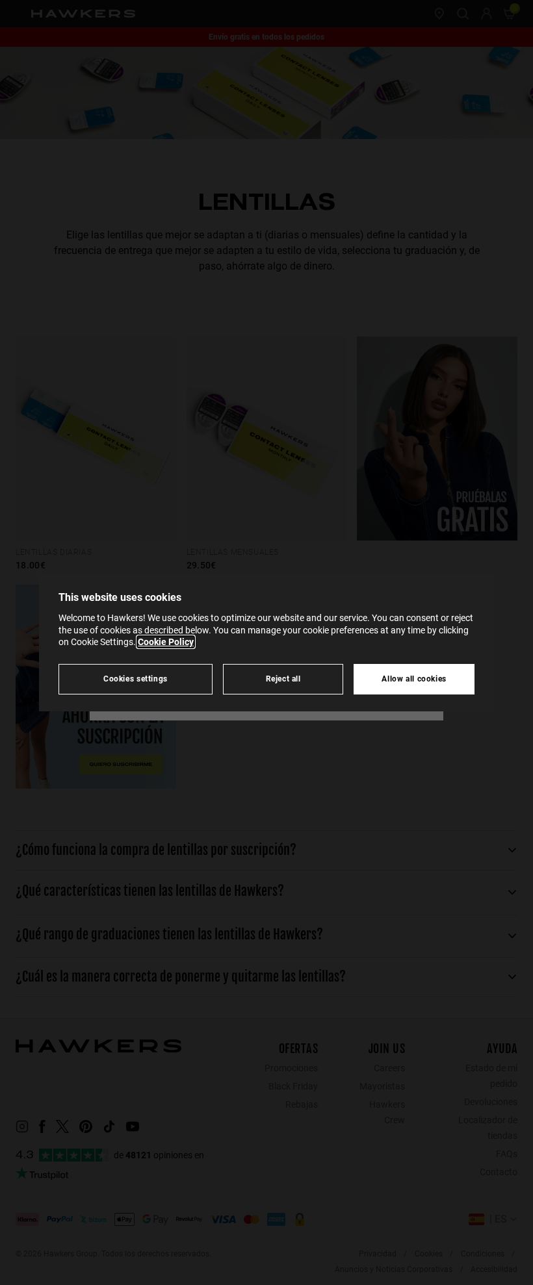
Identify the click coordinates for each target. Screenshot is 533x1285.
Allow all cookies (414, 678)
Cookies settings (135, 678)
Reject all (283, 678)
